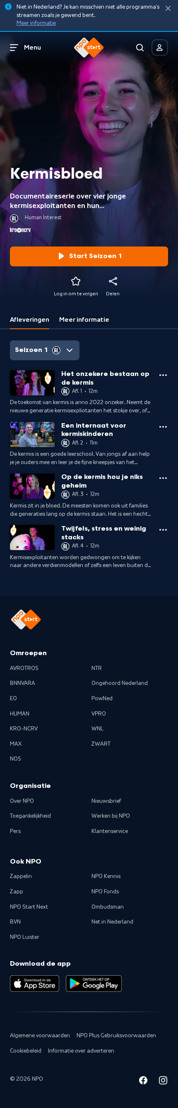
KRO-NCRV (24, 729)
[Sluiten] (168, 8)
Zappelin (21, 876)
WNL (97, 729)
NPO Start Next (29, 907)
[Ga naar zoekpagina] (140, 47)
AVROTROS (24, 668)
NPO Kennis (105, 876)
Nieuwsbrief (106, 801)
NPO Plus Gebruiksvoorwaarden (116, 1036)
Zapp (16, 892)
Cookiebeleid (25, 1051)
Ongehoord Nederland (119, 683)
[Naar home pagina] (89, 47)
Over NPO (22, 801)
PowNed (102, 698)
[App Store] (34, 983)
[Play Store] (94, 983)
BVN (15, 922)
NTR (96, 668)
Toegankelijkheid (30, 816)
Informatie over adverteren (81, 1051)
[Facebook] (143, 1081)
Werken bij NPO (110, 816)
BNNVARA (22, 683)
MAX (16, 744)
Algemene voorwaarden (40, 1036)
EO (13, 698)
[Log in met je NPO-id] (159, 47)
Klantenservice (109, 831)
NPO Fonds (105, 892)
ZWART (101, 744)
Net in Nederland (112, 922)
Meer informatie (36, 23)
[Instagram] (163, 1081)
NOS (15, 759)
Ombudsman (107, 907)
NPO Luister (24, 937)
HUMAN (19, 714)
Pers (15, 831)
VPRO (98, 714)
